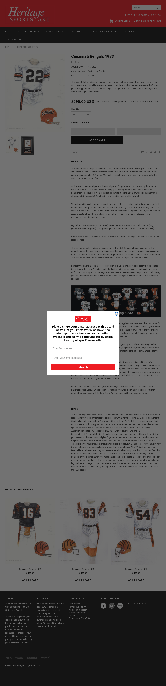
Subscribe (83, 367)
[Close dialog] (116, 313)
